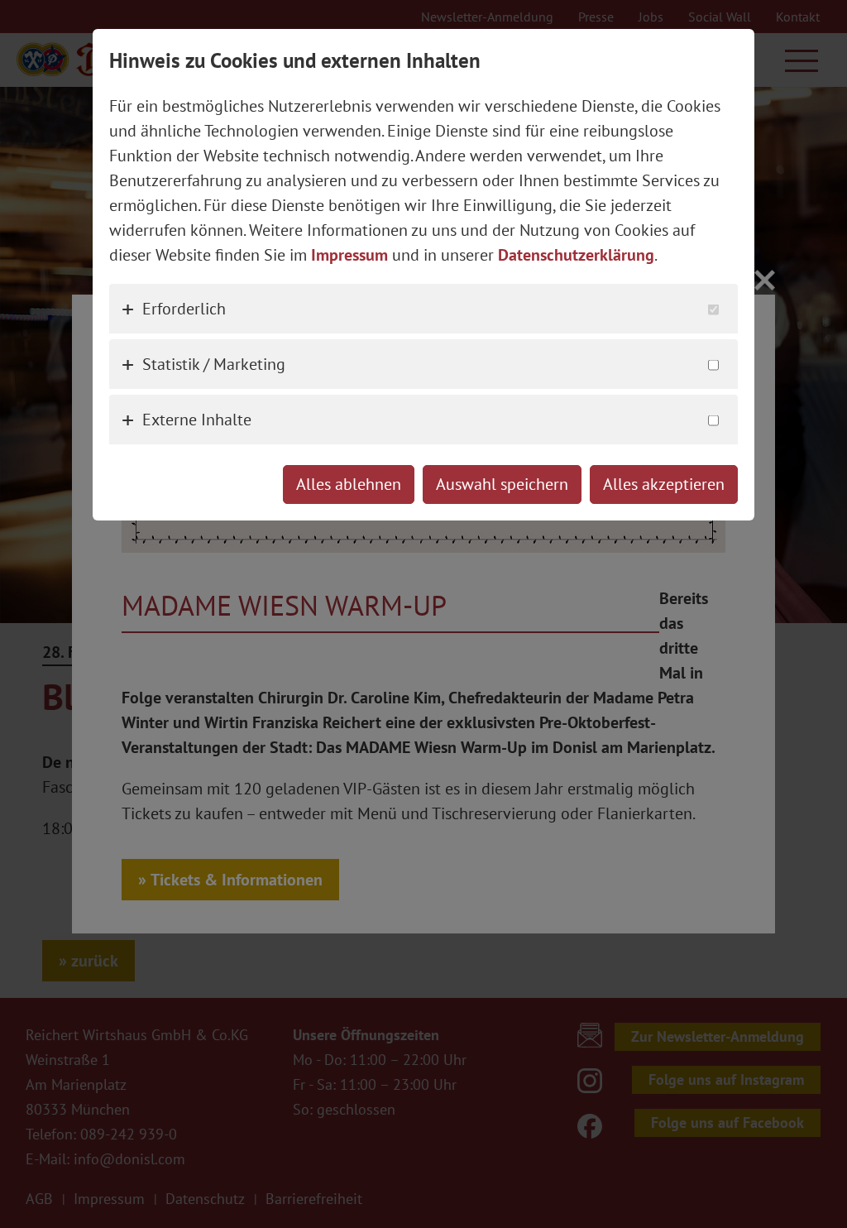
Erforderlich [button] (184, 308)
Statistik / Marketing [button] (213, 364)
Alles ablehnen (348, 484)
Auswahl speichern (502, 484)
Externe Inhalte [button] (196, 419)
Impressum (349, 255)
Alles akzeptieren (664, 484)
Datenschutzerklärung (576, 255)
